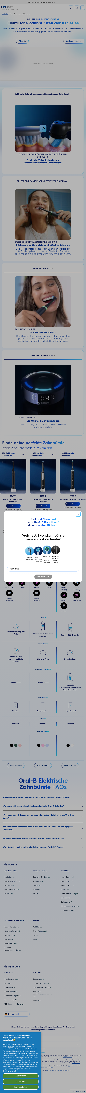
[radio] (29, 554)
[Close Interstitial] (78, 514)
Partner (10, 1047)
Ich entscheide (20, 1087)
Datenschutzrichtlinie (10, 1062)
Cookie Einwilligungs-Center (20, 1066)
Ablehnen (20, 1081)
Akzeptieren (20, 1076)
